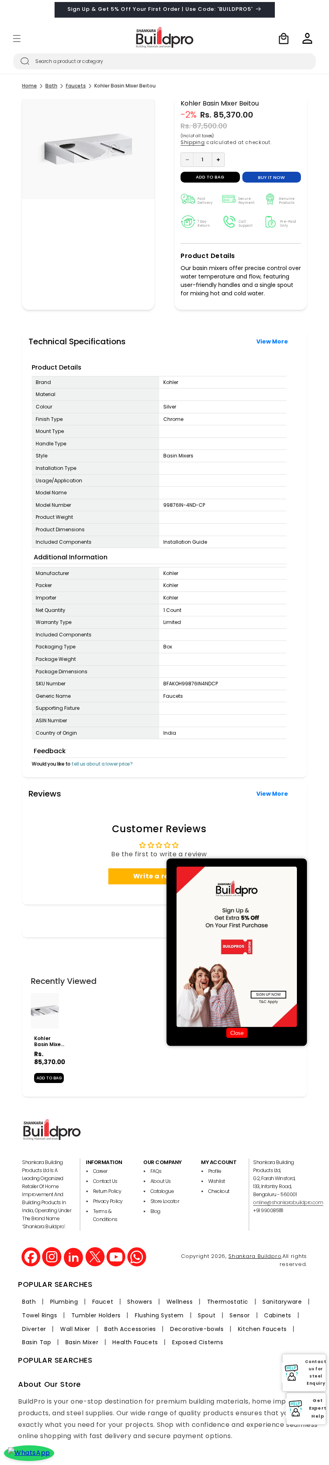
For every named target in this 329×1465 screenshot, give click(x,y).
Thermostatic (227, 1302)
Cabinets (277, 1315)
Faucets (76, 86)
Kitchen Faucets (262, 1329)
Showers (139, 1302)
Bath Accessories (130, 1329)
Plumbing (64, 1302)
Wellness (180, 1302)
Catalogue (162, 1191)
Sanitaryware (282, 1302)
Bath (51, 86)
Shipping (193, 142)
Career (100, 1171)
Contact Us (105, 1181)
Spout (206, 1315)
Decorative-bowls (197, 1329)
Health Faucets (135, 1342)
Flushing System (159, 1315)
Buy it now (271, 177)
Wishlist (216, 1181)
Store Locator (164, 1201)
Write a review (159, 876)
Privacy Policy (108, 1201)
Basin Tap (36, 1342)
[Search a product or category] (25, 61)
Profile (214, 1171)
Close (237, 1033)
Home (29, 86)
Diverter (34, 1329)
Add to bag (49, 1078)
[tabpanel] (45, 1041)
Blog (155, 1211)
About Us (160, 1181)
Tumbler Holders (96, 1315)
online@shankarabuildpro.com (288, 1202)
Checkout (218, 1191)
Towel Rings (39, 1315)
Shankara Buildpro (254, 1256)
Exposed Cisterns (197, 1342)
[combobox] (164, 61)
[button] (17, 38)
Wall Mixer (75, 1329)
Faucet (103, 1302)
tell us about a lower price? (101, 763)
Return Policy (107, 1191)
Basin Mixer (82, 1342)
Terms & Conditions (105, 1215)
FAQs (156, 1171)
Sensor (239, 1315)
